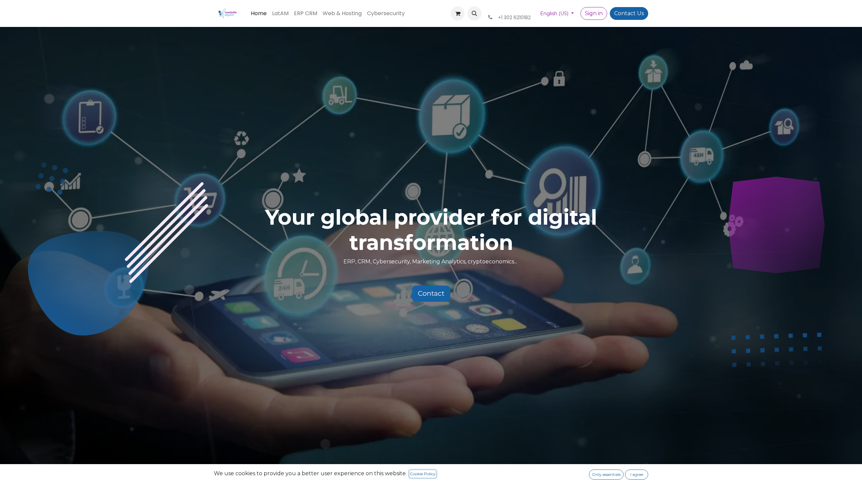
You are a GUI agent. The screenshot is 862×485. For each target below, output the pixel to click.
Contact (431, 294)
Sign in (594, 13)
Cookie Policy (423, 473)
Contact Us (629, 13)
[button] (474, 13)
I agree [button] (636, 474)
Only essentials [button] (606, 474)
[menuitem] (258, 13)
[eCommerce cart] (458, 13)
